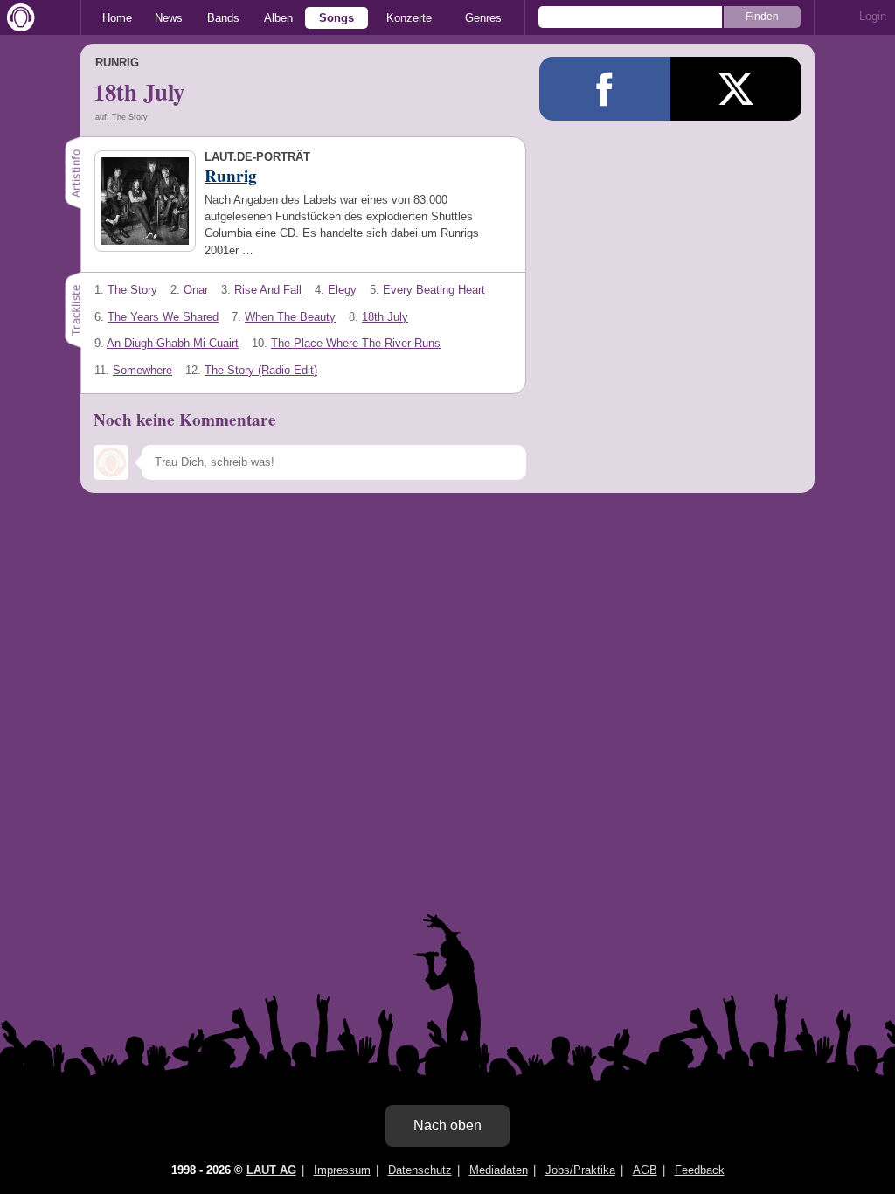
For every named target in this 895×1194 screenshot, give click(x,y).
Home (117, 17)
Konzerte (409, 17)
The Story (132, 289)
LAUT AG (271, 1170)
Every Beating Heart (434, 289)
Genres (483, 17)
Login (872, 16)
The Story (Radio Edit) (261, 370)
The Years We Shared (163, 316)
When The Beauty (290, 316)
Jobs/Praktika (580, 1170)
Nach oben (447, 1125)
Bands (223, 17)
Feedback (700, 1170)
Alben (278, 17)
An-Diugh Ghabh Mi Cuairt (173, 343)
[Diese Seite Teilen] (604, 89)
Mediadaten (498, 1170)
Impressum (342, 1170)
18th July (385, 316)
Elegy (342, 289)
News (169, 17)
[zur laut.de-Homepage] (17, 17)
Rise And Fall (268, 289)
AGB (645, 1170)
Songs (336, 17)
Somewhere (142, 370)
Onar (196, 289)
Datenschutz (420, 1170)
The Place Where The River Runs (356, 343)
